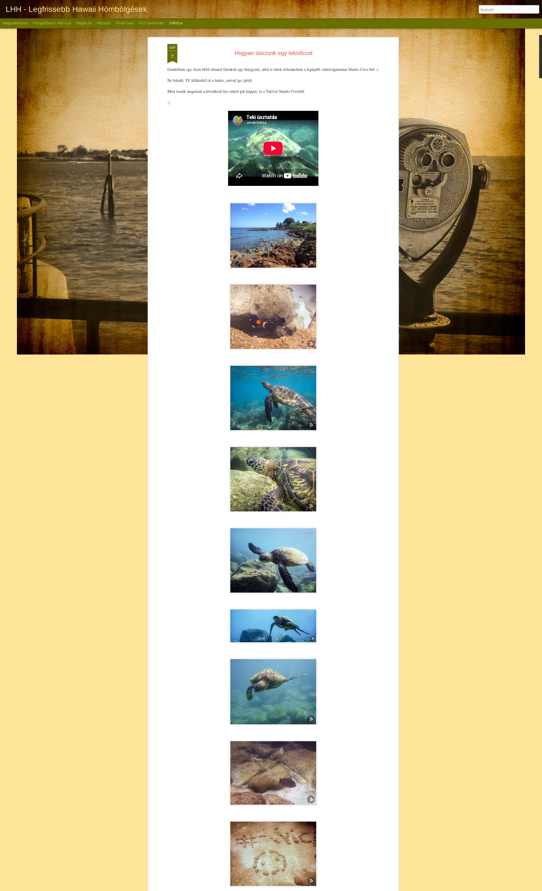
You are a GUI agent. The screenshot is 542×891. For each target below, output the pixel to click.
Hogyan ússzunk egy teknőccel (273, 53)
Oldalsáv (125, 23)
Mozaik (104, 23)
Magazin (84, 23)
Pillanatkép (151, 23)
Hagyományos (15, 23)
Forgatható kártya (52, 23)
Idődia (175, 23)
